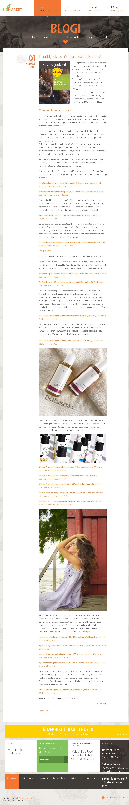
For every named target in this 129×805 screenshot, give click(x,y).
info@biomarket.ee (24, 798)
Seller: (106, 764)
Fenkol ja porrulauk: (114, 778)
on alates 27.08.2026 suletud (114, 755)
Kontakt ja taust (118, 8)
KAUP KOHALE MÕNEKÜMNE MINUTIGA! (81, 744)
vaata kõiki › (123, 768)
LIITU (66, 759)
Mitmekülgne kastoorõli (17, 751)
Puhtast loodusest (96, 8)
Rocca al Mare (58, 778)
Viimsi (96, 778)
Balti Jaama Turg (28, 778)
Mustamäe (85, 778)
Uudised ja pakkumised (47, 8)
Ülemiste (72, 778)
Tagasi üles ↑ (44, 710)
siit (74, 698)
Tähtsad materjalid (72, 8)
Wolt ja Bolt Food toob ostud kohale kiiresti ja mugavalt (82, 755)
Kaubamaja (43, 778)
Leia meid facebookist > (115, 798)
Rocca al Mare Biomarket (110, 751)
